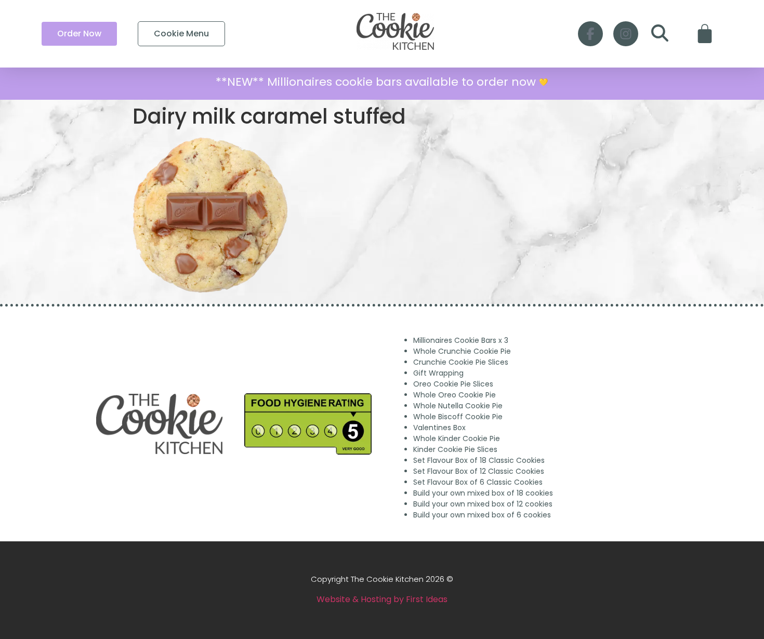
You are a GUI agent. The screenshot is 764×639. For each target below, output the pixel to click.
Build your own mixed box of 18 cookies (483, 493)
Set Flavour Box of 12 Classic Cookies (478, 471)
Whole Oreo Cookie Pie (454, 395)
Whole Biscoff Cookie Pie (458, 416)
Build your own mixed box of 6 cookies (482, 515)
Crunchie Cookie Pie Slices (460, 362)
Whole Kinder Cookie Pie (456, 438)
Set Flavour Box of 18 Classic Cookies (479, 460)
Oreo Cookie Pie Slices (453, 384)
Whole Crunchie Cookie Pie (462, 351)
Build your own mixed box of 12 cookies (482, 504)
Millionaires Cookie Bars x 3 (460, 340)
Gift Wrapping (438, 373)
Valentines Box (439, 427)
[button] (659, 34)
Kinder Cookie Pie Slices (455, 449)
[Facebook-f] (590, 33)
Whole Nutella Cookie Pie (458, 406)
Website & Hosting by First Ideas (382, 599)
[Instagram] (625, 33)
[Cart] (704, 34)
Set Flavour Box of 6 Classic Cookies (478, 482)
